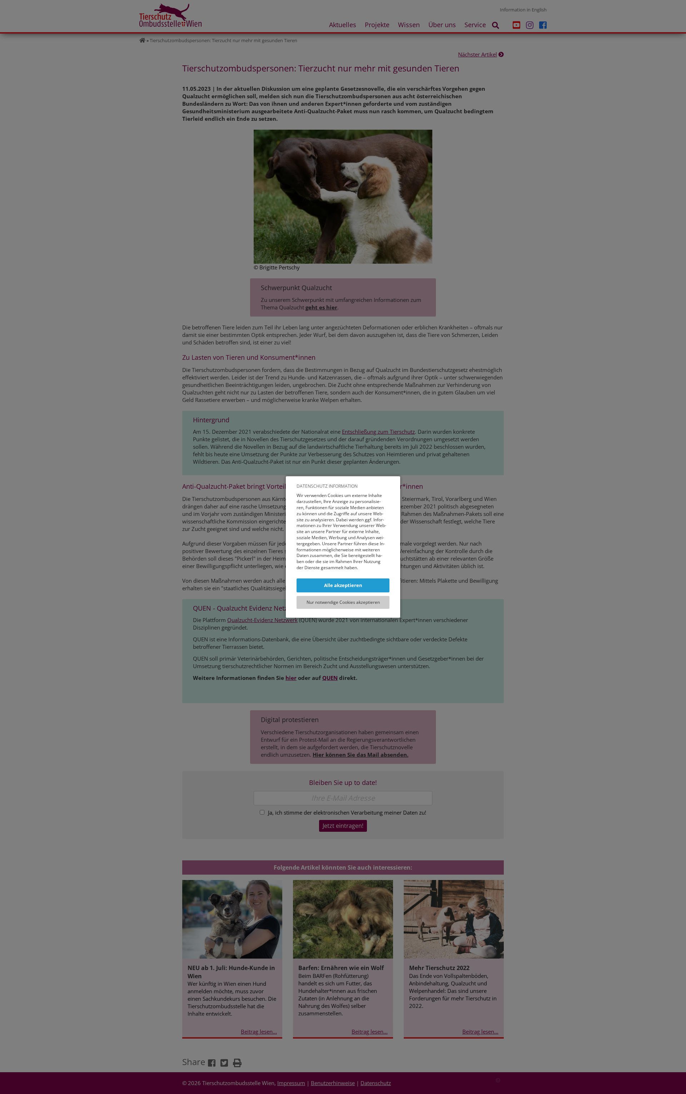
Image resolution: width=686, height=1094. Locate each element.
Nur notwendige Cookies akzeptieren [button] (343, 602)
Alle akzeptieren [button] (343, 585)
